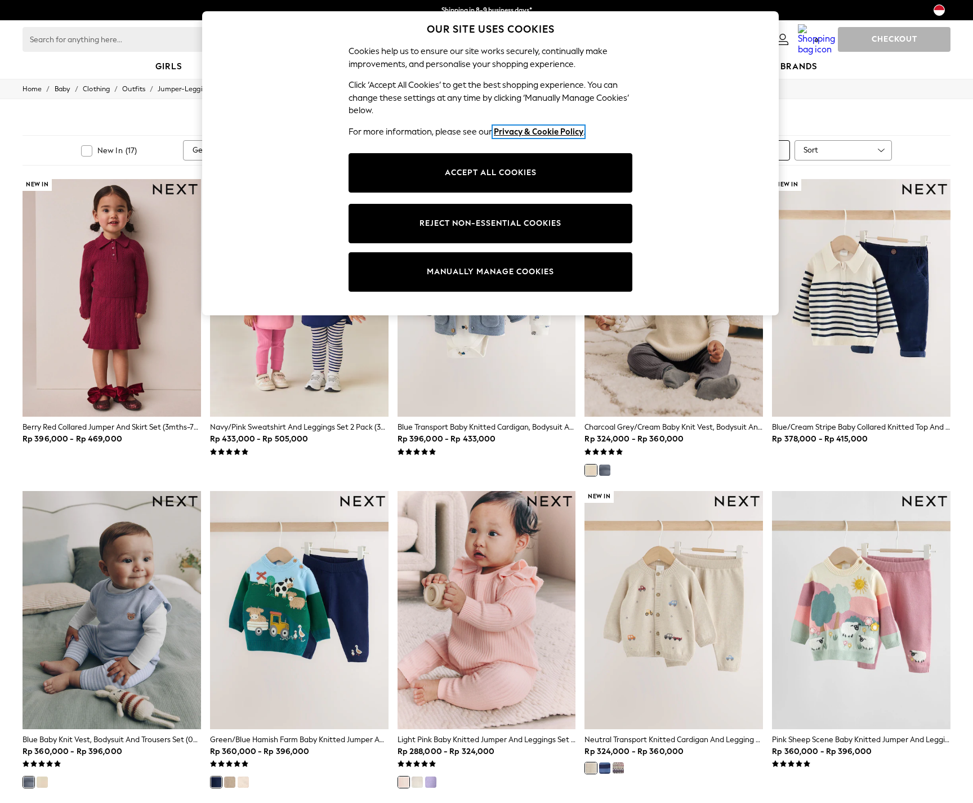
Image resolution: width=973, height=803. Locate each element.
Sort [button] (811, 150)
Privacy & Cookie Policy (538, 132)
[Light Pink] (403, 782)
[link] (782, 39)
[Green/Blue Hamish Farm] (216, 782)
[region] (490, 163)
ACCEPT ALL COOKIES (491, 172)
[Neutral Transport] (590, 768)
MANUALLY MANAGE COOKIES (490, 271)
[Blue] (604, 470)
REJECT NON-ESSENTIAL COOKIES (490, 223)
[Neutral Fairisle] (618, 768)
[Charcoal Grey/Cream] (590, 470)
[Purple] (430, 782)
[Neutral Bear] (243, 782)
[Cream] (417, 782)
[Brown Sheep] (229, 782)
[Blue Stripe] (604, 768)
